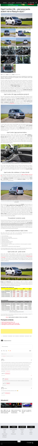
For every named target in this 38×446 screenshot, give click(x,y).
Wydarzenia (5, 435)
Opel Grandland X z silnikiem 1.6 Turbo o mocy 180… (11, 323)
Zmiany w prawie (4, 433)
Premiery (4, 429)
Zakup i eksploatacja (13, 429)
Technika (13, 430)
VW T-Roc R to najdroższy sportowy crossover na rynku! (26, 411)
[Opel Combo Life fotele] (23, 63)
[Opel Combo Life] (8, 36)
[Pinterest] (30, 2)
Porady (22, 430)
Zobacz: (16, 317)
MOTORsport (4, 436)
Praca (31, 430)
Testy (22, 432)
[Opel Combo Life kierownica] (23, 54)
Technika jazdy (13, 433)
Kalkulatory (19, 2)
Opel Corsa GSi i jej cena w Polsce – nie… (8, 322)
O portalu (31, 429)
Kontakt (31, 433)
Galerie (25, 2)
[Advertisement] (19, 331)
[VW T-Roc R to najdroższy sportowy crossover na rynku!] (27, 405)
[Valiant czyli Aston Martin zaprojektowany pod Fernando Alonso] (16, 405)
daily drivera (12, 103)
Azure (2, 443)
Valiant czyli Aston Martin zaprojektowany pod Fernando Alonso (16, 411)
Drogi (5, 432)
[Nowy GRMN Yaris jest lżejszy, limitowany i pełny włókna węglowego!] (6, 405)
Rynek (5, 430)
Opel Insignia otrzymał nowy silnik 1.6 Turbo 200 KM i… (11, 324)
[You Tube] (33, 2)
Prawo (13, 432)
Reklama (31, 432)
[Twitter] (32, 2)
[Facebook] (28, 2)
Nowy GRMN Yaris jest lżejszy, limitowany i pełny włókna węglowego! (5, 411)
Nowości (22, 433)
